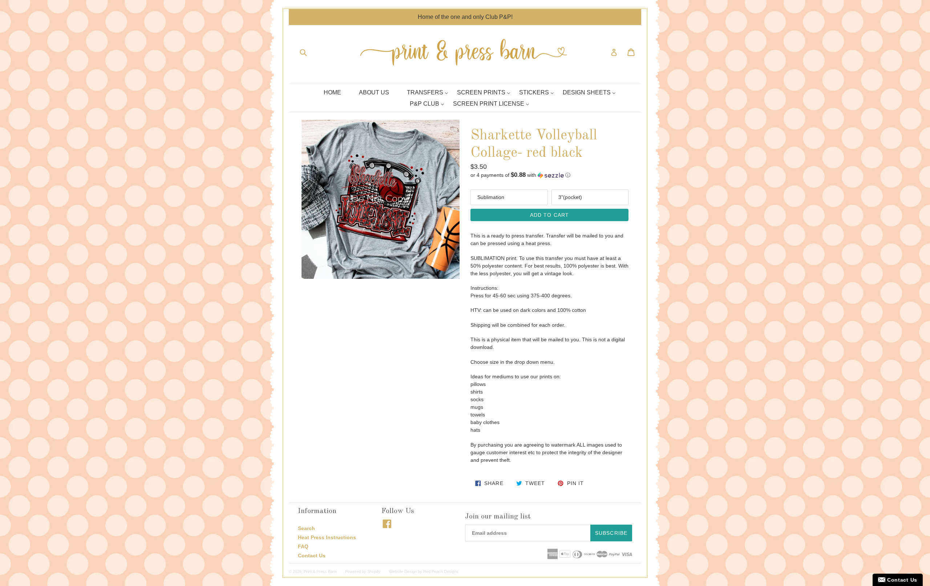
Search (306, 528)
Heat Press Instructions (327, 537)
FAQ (303, 546)
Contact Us (312, 555)
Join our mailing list (498, 516)
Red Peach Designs (440, 571)
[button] (549, 175)
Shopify (373, 571)
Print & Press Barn (320, 571)
